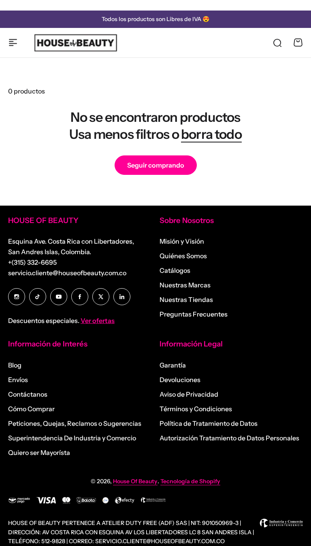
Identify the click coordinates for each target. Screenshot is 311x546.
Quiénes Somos (183, 256)
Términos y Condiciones (196, 409)
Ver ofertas (98, 321)
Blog (14, 365)
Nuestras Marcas (185, 285)
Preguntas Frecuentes (194, 314)
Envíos (18, 380)
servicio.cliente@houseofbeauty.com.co (67, 273)
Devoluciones (180, 380)
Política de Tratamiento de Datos (209, 423)
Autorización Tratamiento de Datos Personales (229, 438)
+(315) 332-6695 (32, 262)
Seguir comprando (155, 165)
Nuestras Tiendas (186, 299)
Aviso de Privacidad (189, 394)
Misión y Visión (182, 241)
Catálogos (175, 270)
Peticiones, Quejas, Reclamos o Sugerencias (74, 423)
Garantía (173, 365)
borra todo (211, 134)
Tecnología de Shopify (190, 481)
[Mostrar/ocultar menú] (13, 42)
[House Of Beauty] (75, 42)
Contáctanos (27, 394)
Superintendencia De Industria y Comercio (72, 438)
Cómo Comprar (31, 409)
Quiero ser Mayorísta (39, 452)
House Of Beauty (135, 481)
